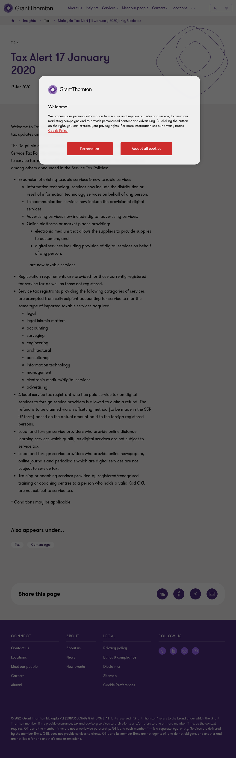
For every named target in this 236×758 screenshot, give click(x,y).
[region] (119, 120)
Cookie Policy (58, 131)
